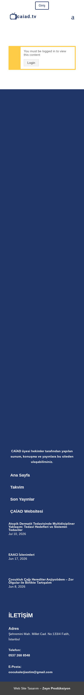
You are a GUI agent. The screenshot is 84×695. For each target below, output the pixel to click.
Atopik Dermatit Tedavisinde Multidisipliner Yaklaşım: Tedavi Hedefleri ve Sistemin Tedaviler (42, 527)
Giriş (42, 5)
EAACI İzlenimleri (21, 554)
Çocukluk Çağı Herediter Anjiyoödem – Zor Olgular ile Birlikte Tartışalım (41, 581)
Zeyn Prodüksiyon (56, 688)
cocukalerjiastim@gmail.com (30, 672)
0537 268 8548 (19, 655)
